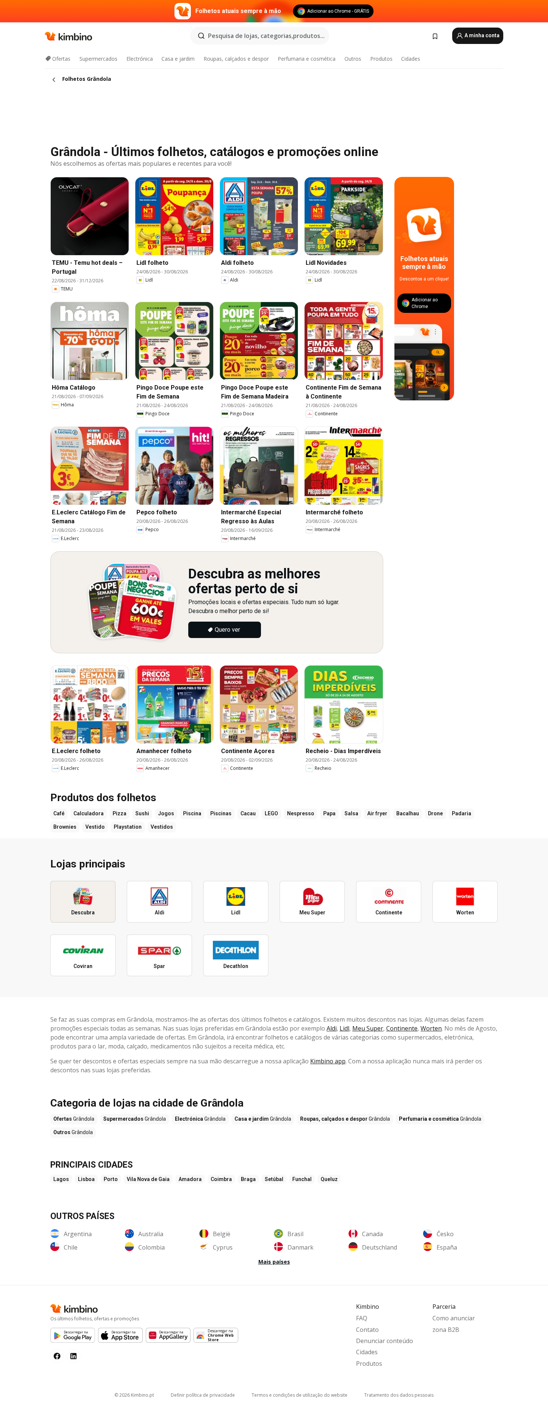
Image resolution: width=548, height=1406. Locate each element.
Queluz (329, 1179)
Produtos (381, 58)
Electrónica (139, 58)
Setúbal (274, 1179)
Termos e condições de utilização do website (299, 1395)
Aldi (332, 1028)
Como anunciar (453, 1318)
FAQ (361, 1318)
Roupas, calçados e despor (236, 58)
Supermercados (98, 58)
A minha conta (481, 35)
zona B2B (445, 1330)
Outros (352, 58)
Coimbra (221, 1179)
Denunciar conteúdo (384, 1341)
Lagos (61, 1179)
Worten (431, 1028)
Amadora (190, 1179)
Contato (367, 1330)
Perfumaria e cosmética (307, 58)
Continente (402, 1028)
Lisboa (86, 1179)
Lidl (344, 1028)
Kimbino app (328, 1061)
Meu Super (367, 1028)
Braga (248, 1179)
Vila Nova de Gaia (148, 1179)
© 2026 (134, 1395)
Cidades (410, 58)
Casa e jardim (178, 58)
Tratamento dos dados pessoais (399, 1395)
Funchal (302, 1179)
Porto (111, 1179)
